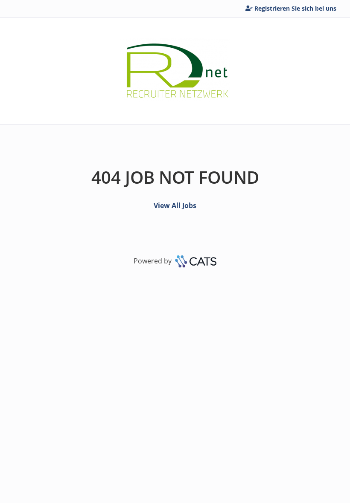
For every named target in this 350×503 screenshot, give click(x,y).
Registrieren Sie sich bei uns (295, 8)
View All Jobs (175, 205)
